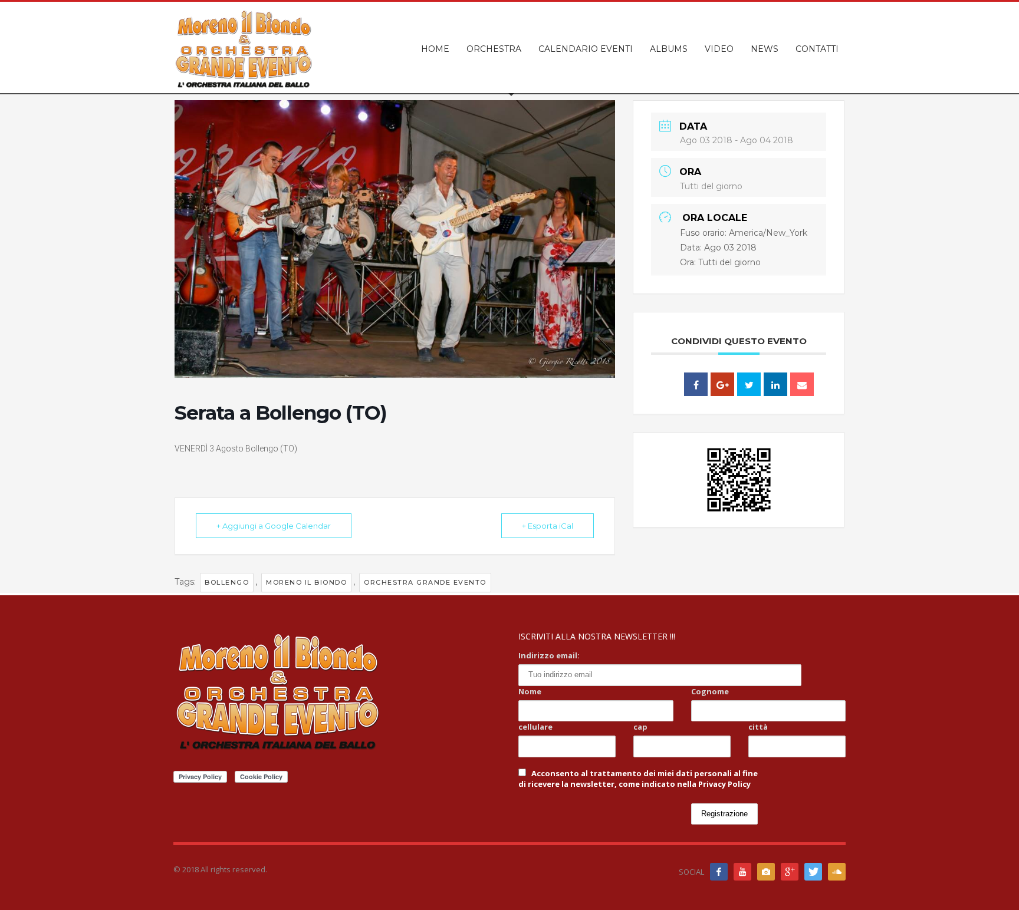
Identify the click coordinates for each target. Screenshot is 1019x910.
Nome (529, 691)
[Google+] (789, 872)
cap (640, 726)
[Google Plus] (722, 384)
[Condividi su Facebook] (696, 384)
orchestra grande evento (425, 582)
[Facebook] (719, 872)
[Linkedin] (775, 384)
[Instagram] (766, 872)
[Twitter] (813, 872)
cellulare (535, 726)
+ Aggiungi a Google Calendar (273, 525)
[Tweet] (749, 384)
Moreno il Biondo (306, 582)
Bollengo (227, 582)
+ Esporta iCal (547, 525)
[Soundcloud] (837, 872)
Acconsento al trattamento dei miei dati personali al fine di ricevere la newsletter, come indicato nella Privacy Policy (638, 778)
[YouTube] (742, 872)
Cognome (710, 691)
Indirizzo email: (549, 655)
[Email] (802, 384)
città (758, 726)
